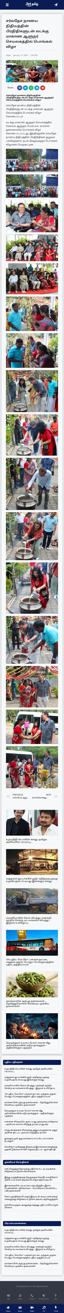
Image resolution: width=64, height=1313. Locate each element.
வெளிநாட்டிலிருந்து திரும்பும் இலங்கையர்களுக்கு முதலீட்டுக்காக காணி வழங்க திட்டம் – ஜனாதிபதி (30, 1148)
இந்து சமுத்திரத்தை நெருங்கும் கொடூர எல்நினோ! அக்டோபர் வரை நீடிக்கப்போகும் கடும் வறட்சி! (31, 1178)
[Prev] (29, 1155)
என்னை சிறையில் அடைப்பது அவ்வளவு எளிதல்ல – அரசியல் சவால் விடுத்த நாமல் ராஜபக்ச (31, 1123)
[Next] (35, 1155)
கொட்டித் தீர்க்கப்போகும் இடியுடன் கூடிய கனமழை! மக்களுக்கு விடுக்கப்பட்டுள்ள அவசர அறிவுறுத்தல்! (31, 1198)
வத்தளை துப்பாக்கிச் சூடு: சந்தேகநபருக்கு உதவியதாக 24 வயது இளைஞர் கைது (32, 880)
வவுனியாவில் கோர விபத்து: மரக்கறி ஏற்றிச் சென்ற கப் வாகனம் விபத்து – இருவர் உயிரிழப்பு (28, 920)
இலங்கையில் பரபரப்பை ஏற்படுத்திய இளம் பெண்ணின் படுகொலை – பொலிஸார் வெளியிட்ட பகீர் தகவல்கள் (30, 1188)
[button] (19, 87)
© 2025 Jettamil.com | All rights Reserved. (32, 1286)
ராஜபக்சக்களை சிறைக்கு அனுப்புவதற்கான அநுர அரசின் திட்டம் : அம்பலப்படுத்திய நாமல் (31, 1131)
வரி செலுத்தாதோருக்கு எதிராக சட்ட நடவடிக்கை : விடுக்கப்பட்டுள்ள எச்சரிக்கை (30, 1170)
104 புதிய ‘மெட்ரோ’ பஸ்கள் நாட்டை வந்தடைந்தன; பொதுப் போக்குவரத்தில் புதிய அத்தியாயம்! (30, 962)
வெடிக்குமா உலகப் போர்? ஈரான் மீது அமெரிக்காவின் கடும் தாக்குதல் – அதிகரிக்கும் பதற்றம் (28, 1045)
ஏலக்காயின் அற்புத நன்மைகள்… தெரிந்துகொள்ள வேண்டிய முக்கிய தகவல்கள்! (27, 1004)
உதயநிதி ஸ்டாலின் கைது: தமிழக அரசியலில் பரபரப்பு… (26, 840)
